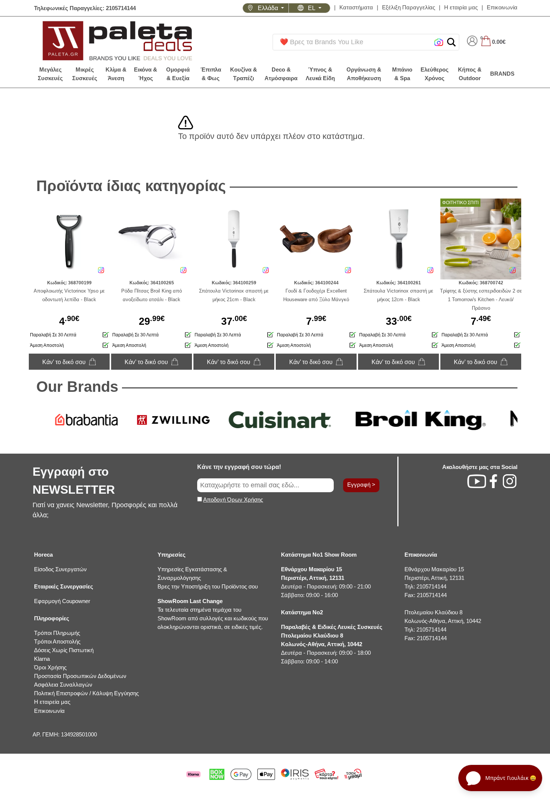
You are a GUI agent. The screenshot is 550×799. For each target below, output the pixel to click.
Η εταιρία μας (461, 7)
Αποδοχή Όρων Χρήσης (233, 499)
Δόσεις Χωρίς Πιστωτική (64, 650)
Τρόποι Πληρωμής (57, 633)
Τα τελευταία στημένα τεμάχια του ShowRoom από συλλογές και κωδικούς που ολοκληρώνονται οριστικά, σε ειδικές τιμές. (213, 614)
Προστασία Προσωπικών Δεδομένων (80, 676)
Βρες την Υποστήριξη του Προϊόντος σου (208, 586)
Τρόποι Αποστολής (57, 641)
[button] (451, 42)
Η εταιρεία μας (52, 702)
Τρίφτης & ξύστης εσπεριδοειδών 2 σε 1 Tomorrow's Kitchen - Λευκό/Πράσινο (481, 299)
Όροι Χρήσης (50, 667)
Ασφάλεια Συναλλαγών (63, 684)
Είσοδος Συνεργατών (60, 569)
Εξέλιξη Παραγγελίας (408, 7)
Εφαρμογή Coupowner (62, 601)
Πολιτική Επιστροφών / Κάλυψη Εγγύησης (86, 693)
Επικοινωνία (502, 7)
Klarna (42, 659)
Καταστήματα (356, 7)
